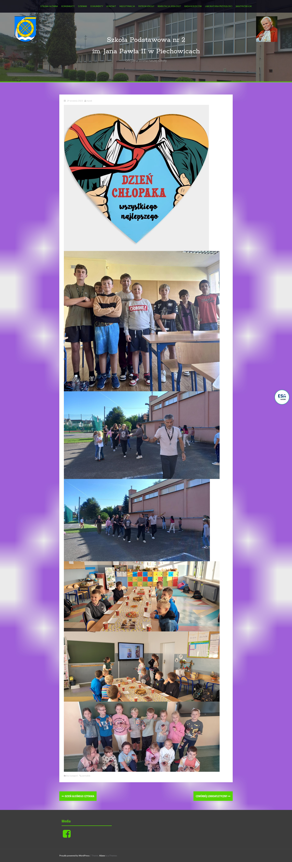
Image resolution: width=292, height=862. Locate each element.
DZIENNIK (82, 6)
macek (89, 101)
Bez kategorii (72, 775)
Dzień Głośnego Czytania (79, 796)
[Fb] (67, 836)
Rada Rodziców (193, 6)
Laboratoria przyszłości (218, 6)
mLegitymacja (127, 6)
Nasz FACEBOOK (244, 6)
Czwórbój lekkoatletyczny (212, 796)
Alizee (102, 855)
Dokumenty (96, 6)
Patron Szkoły (146, 6)
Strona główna (49, 6)
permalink (85, 775)
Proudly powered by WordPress (74, 855)
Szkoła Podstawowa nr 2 (146, 40)
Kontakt (111, 6)
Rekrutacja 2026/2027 (169, 6)
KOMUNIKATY (68, 6)
